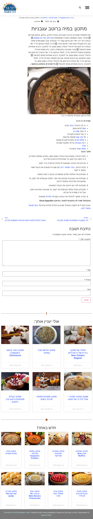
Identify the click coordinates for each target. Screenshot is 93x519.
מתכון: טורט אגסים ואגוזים (11, 452)
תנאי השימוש (24, 512)
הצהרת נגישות (46, 515)
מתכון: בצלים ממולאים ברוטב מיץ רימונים (15, 399)
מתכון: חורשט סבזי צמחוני (46, 351)
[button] (87, 7)
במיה (72, 125)
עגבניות (78, 143)
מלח (84, 146)
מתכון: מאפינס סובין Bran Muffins (82, 453)
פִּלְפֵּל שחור (81, 148)
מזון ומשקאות (64, 18)
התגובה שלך (85, 239)
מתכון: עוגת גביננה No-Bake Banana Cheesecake (35, 494)
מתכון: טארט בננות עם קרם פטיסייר (82, 493)
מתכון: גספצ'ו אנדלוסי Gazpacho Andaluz (34, 454)
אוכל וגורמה (53, 18)
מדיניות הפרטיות (11, 512)
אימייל (87, 280)
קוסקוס (37, 38)
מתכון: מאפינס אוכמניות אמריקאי (58, 453)
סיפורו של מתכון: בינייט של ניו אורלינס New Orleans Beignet (78, 354)
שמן (84, 128)
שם (88, 270)
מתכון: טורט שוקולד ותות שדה (58, 493)
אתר (89, 289)
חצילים (49, 196)
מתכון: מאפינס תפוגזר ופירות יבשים (46, 397)
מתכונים (44, 18)
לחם (49, 38)
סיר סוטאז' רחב (66, 167)
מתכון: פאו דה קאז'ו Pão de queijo (11, 493)
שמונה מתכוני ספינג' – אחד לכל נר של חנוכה (78, 397)
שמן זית (76, 131)
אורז (44, 38)
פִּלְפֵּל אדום (79, 140)
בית (72, 18)
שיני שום (79, 137)
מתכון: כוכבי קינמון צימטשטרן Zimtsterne (15, 353)
